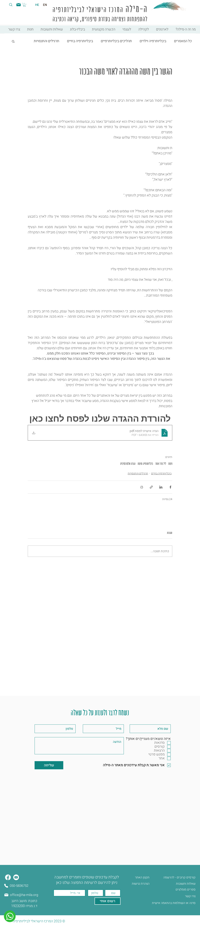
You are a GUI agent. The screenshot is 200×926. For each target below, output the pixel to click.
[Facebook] (8, 877)
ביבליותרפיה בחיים (80, 41)
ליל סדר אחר (160, 463)
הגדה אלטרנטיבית (127, 463)
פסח (170, 463)
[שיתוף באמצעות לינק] (151, 487)
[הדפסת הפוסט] (142, 487)
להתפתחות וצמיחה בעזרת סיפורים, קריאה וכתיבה (100, 19)
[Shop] (10, 916)
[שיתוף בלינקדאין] (161, 487)
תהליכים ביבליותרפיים (116, 41)
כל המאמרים (183, 41)
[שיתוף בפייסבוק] (170, 487)
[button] (24, 5)
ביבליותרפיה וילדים (153, 41)
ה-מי (140, 9)
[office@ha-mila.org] (18, 4)
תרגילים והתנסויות (46, 41)
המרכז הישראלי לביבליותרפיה (88, 9)
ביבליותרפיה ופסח (145, 463)
